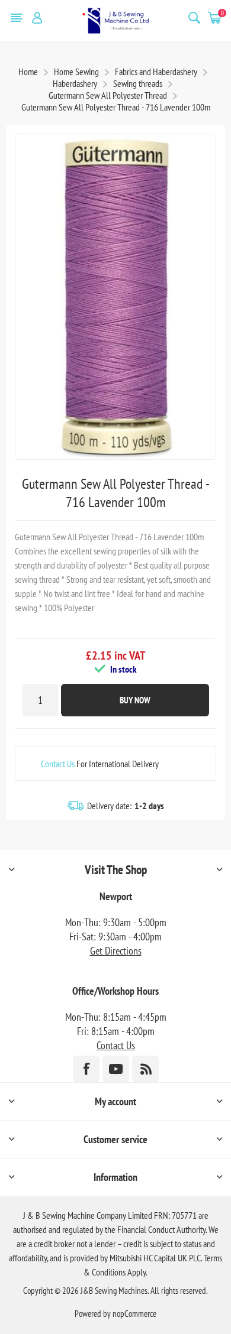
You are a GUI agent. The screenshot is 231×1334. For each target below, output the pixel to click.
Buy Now (135, 700)
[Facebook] (86, 1069)
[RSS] (145, 1069)
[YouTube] (115, 1069)
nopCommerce (134, 1313)
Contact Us (58, 764)
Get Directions (116, 951)
